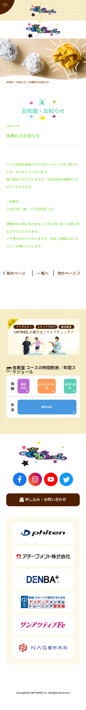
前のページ (16, 273)
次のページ (66, 273)
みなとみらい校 (47, 386)
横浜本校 (23, 386)
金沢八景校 (70, 386)
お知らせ (21, 82)
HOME (9, 82)
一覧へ (43, 273)
